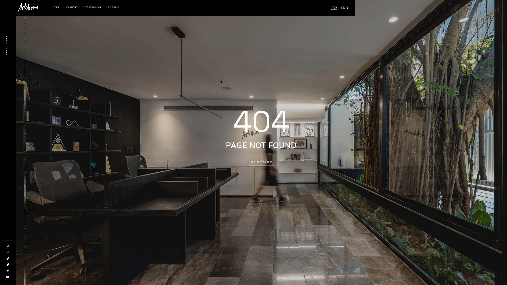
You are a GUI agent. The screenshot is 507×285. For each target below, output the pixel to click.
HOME (56, 7)
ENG (344, 8)
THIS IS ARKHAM (92, 7)
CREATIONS (71, 7)
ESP (334, 8)
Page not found (6, 45)
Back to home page (262, 161)
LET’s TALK (113, 7)
